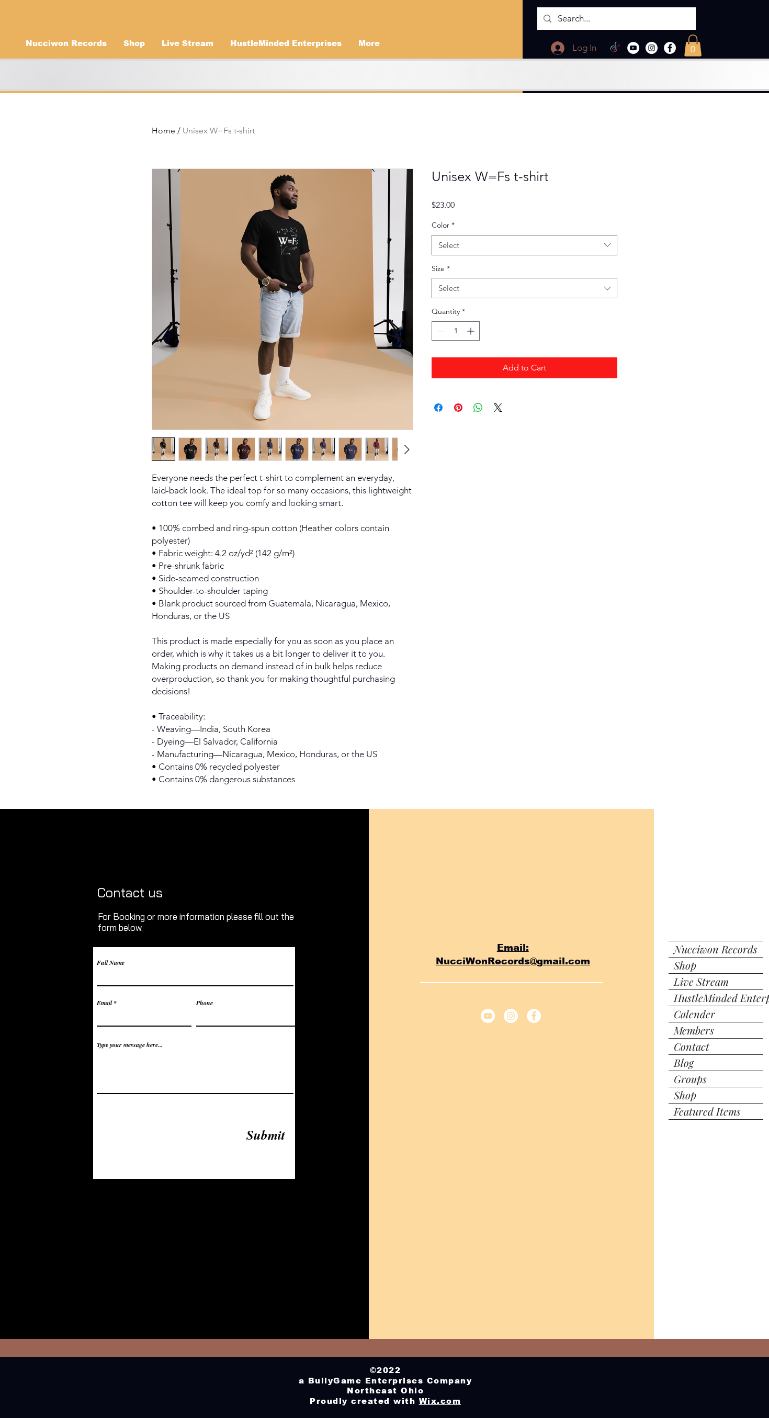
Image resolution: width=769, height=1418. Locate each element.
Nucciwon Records (715, 949)
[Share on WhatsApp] (478, 407)
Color (443, 225)
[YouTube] (633, 48)
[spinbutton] (455, 331)
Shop (685, 965)
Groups (690, 1079)
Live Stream (701, 981)
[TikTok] (615, 48)
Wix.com (440, 1401)
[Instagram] (652, 48)
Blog (684, 1062)
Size (441, 268)
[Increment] (471, 331)
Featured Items (707, 1111)
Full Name (111, 963)
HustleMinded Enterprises (718, 998)
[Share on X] (498, 407)
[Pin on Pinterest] (458, 407)
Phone (204, 1003)
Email (104, 1003)
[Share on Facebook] (438, 407)
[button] (693, 46)
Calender (694, 1014)
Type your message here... (130, 1045)
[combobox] (524, 245)
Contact (691, 1046)
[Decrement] (439, 331)
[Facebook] (670, 48)
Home (163, 131)
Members (694, 1030)
